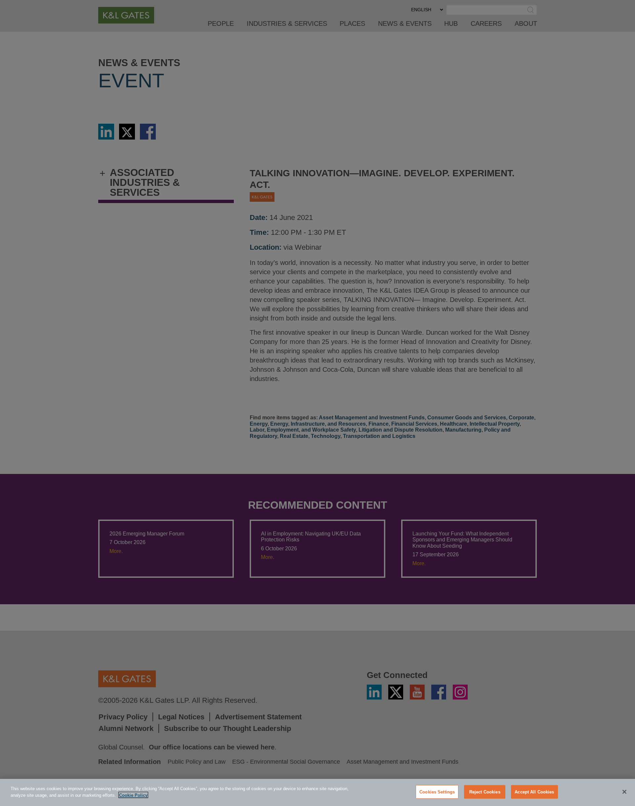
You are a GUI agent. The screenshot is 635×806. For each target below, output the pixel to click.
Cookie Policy (133, 794)
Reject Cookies (484, 791)
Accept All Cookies (534, 791)
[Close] (624, 792)
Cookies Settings (437, 791)
